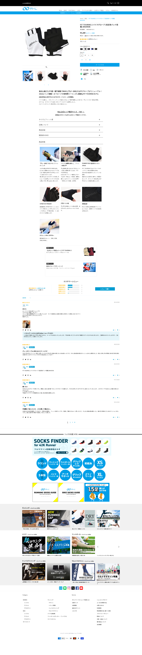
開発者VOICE (44, 135)
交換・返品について (102, 619)
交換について (43, 125)
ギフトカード (26, 622)
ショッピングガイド (102, 600)
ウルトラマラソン (53, 611)
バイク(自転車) (51, 613)
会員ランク (75, 602)
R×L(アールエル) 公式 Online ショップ (69, 633)
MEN (24, 611)
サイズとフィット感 (46, 119)
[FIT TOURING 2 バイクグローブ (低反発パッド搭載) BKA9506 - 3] (52, 76)
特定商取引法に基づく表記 (104, 611)
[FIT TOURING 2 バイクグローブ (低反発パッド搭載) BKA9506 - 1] (28, 76)
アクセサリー (27, 608)
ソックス (26, 602)
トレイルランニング (53, 608)
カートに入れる (100, 65)
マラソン (50, 602)
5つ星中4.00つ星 (41, 288)
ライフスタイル (52, 619)
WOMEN (25, 600)
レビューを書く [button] (105, 289)
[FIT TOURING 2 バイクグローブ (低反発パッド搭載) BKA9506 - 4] (64, 76)
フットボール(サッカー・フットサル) (57, 616)
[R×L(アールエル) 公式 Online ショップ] (30, 8)
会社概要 (99, 624)
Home (81, 18)
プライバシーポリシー (102, 613)
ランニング (50, 600)
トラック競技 (52, 605)
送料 (86, 35)
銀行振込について (101, 622)
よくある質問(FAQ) (27, 3)
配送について (100, 616)
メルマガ (74, 611)
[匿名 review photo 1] (26, 324)
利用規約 (99, 608)
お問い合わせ (100, 605)
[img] (26, 302)
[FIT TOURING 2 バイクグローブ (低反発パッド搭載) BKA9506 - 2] (40, 76)
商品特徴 (42, 142)
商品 (86, 18)
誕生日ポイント (76, 608)
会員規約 (74, 605)
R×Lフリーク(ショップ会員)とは (80, 600)
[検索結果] (108, 3)
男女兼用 (82, 29)
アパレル (26, 605)
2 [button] (70, 422)
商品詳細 (42, 130)
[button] (113, 3)
